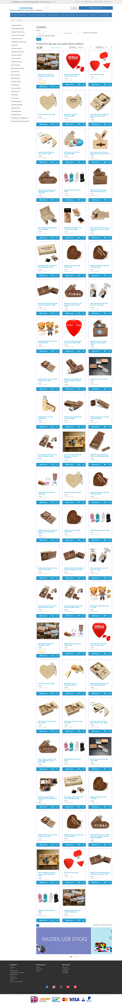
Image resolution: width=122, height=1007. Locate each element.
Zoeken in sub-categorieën (90, 33)
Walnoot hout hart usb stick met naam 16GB (99, 493)
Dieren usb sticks (15, 65)
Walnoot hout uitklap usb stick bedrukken (72, 417)
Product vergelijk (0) (55, 47)
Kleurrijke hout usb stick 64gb (46, 911)
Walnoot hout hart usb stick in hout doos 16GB (47, 835)
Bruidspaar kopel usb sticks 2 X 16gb (99, 606)
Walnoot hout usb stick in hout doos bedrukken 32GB (99, 455)
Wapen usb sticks (15, 91)
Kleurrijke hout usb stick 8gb (100, 530)
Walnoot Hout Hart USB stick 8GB (98, 797)
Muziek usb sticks (15, 78)
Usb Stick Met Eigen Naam (18, 15)
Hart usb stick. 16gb (71, 872)
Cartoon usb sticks (16, 58)
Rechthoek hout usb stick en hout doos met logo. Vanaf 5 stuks (100, 229)
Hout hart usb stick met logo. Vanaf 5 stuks (46, 153)
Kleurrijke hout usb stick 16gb (72, 190)
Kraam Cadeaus (15, 98)
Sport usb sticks (15, 85)
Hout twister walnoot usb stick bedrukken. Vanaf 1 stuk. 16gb (47, 760)
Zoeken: (38, 30)
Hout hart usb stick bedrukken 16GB (70, 684)
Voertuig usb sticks (16, 88)
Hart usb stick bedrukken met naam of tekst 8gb (72, 342)
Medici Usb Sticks (15, 75)
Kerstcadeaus (14, 95)
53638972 (53, 2)
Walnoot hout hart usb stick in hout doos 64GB (47, 568)
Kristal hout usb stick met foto (99, 379)
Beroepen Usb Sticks (16, 55)
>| (46, 925)
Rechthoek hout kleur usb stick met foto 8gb (72, 228)
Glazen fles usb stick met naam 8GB (46, 493)
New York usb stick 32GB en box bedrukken (47, 228)
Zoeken (19, 20)
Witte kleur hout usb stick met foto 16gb (99, 568)
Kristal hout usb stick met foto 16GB (99, 759)
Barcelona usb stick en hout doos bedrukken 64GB (73, 606)
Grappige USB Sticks (53, 15)
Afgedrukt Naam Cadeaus (17, 52)
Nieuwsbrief (65, 972)
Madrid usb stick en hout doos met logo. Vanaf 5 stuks (98, 342)
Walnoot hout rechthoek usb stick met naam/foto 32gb (100, 873)
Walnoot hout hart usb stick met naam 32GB (73, 835)
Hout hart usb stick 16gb (46, 114)
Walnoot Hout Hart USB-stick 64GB (72, 531)
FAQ (11, 969)
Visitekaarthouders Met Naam (18, 42)
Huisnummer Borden (82, 15)
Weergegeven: (99, 47)
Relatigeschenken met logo (18, 32)
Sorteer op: (73, 47)
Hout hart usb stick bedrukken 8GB (70, 115)
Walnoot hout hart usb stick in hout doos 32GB (47, 379)
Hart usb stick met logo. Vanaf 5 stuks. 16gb (98, 644)
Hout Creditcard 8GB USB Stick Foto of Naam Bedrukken (72, 456)
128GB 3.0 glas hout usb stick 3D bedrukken (72, 911)
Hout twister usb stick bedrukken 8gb (71, 153)
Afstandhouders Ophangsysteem (19, 118)
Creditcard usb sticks (16, 61)
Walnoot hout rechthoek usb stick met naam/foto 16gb (74, 568)
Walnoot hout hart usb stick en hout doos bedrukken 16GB (47, 531)
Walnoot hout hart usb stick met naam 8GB (99, 266)
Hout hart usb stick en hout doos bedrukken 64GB (99, 684)
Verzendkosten (14, 971)
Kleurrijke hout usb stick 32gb (72, 759)
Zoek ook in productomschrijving (46, 36)
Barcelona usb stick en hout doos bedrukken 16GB (47, 606)
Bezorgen (12, 967)
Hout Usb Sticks (15, 71)
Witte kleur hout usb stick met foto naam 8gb (99, 304)
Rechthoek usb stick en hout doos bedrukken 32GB (73, 797)
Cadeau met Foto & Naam (68, 15)
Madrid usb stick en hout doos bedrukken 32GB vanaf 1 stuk (47, 798)
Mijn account (65, 967)
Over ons (12, 976)
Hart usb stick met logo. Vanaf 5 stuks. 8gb (72, 75)
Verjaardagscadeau (104, 15)
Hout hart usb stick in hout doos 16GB (47, 722)
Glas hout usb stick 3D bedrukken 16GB (45, 644)
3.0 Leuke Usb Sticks (16, 48)
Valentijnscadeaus (15, 108)
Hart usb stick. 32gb (97, 74)
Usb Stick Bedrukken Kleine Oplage (36, 15)
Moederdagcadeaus (16, 101)
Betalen (12, 979)
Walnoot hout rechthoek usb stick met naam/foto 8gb (48, 304)
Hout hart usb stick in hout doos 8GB (73, 722)
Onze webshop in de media (17, 972)
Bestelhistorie (65, 969)
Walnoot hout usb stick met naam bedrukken (99, 417)
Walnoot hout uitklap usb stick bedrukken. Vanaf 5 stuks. (72, 380)
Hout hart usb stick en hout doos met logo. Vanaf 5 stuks (99, 115)
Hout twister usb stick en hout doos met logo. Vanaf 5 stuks (100, 153)
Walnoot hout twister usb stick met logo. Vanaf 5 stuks (73, 304)
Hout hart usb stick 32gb (72, 492)
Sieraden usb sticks (16, 81)
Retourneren (39, 969)
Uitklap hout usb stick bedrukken (45, 417)
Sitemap (38, 971)
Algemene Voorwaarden (16, 981)
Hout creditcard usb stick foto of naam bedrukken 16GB (46, 874)
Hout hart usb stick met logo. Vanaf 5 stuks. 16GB (98, 722)
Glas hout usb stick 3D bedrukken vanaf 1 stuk (46, 75)
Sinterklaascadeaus (16, 114)
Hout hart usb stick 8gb (46, 683)
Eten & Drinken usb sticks (17, 68)
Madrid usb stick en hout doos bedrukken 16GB (98, 190)
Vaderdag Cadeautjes (16, 104)
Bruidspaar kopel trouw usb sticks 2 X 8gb (47, 342)
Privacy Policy (13, 978)
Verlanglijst (65, 971)
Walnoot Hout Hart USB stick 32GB (72, 266)
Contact (38, 967)
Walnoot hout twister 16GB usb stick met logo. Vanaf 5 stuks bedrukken (99, 836)
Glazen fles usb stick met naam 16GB (72, 644)
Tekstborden (93, 15)
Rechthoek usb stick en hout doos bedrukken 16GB (47, 266)
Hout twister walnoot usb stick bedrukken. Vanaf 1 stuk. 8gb (47, 191)
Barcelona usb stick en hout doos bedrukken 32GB (47, 455)
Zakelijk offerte (14, 974)
